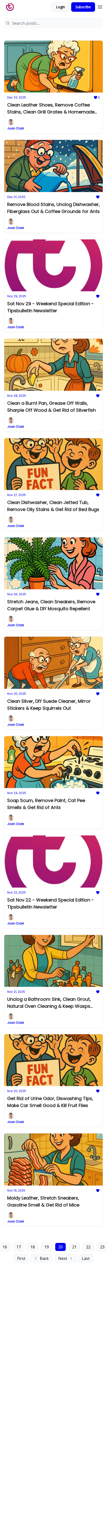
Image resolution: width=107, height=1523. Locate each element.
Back (44, 1258)
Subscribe (83, 6)
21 (74, 1247)
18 (32, 1247)
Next (62, 1258)
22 (88, 1247)
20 (60, 1247)
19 (46, 1247)
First (21, 1258)
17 (18, 1247)
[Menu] (100, 6)
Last (86, 1258)
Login (60, 6)
